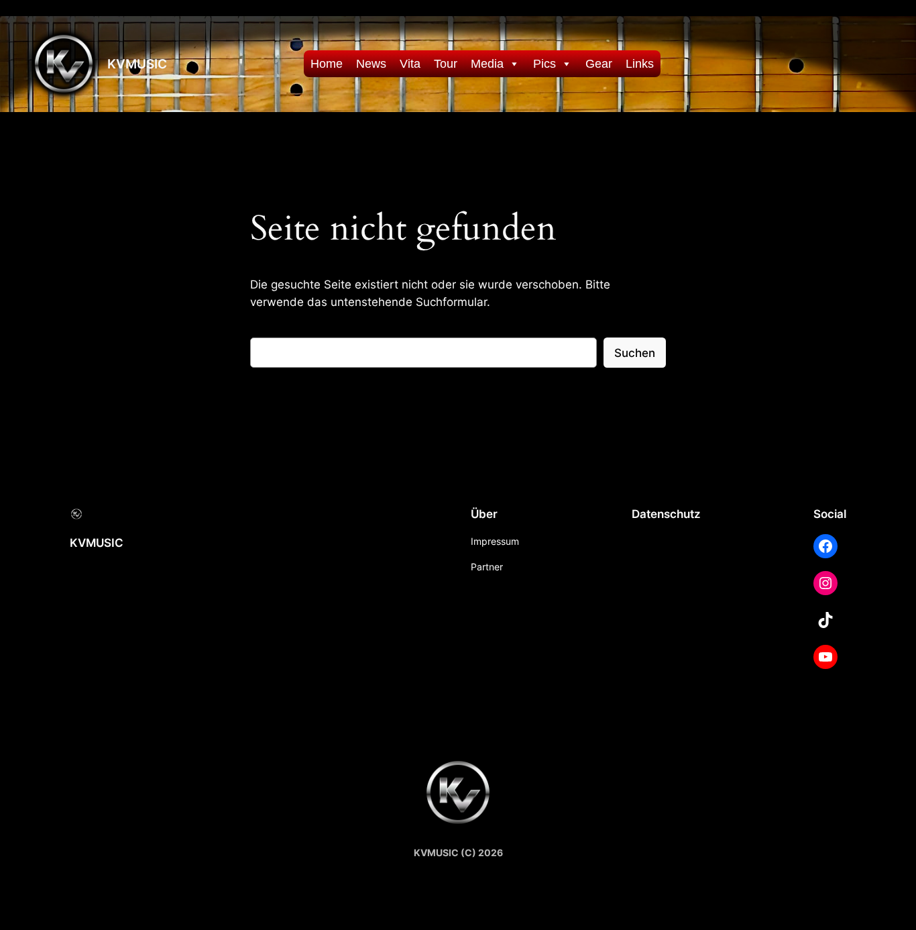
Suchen (634, 353)
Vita (410, 63)
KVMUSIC (137, 64)
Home (326, 63)
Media (487, 63)
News (371, 63)
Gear (598, 63)
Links (640, 63)
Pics (544, 63)
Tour (445, 63)
